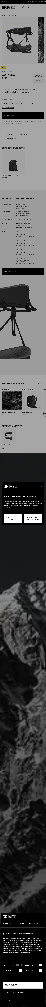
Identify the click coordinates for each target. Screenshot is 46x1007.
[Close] (41, 486)
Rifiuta (8, 1000)
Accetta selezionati (14, 993)
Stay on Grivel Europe (13, 518)
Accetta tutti (11, 985)
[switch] (39, 965)
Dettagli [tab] (20, 924)
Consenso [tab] (7, 924)
